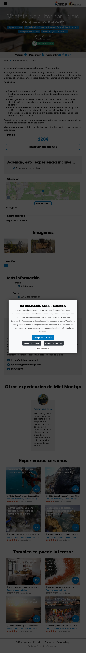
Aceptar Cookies (43, 337)
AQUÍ (60, 317)
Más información (43, 349)
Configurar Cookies (53, 343)
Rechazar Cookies (32, 343)
